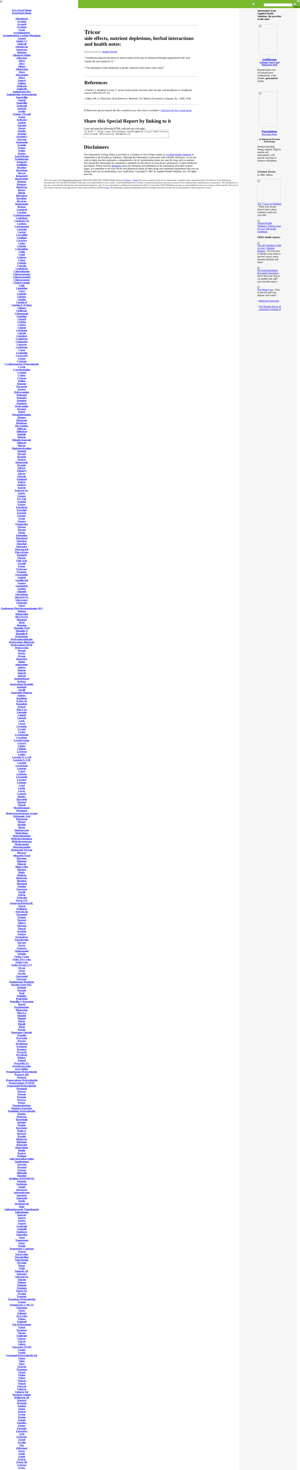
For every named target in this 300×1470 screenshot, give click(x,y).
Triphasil (21, 1321)
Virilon (21, 1375)
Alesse (21, 60)
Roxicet (22, 1153)
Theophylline (22, 1257)
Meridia (22, 824)
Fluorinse (22, 541)
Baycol (21, 173)
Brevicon (21, 201)
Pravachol (21, 1038)
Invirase (21, 681)
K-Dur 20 (22, 701)
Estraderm (21, 507)
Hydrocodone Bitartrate (21, 642)
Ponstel (21, 1029)
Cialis (22, 285)
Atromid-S (21, 136)
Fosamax (21, 572)
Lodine (21, 754)
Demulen (21, 400)
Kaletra (22, 695)
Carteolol (22, 229)
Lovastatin (21, 777)
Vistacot (22, 1380)
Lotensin (21, 768)
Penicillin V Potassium (21, 1001)
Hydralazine (21, 636)
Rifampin (22, 1142)
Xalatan (22, 1406)
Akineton (22, 52)
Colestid (21, 333)
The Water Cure (265, 289)
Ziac (21, 1445)
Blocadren (21, 195)
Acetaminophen (21, 32)
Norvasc (21, 942)
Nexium (22, 917)
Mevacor (21, 852)
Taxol (22, 1237)
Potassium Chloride (21, 1032)
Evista (21, 518)
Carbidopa (22, 218)
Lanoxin (21, 718)
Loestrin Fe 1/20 (21, 760)
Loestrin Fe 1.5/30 (21, 757)
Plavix (21, 1021)
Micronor (22, 858)
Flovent (22, 529)
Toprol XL (21, 1290)
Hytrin (21, 653)
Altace (21, 77)
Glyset (21, 605)
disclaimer (116, 165)
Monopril (22, 883)
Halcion (22, 611)
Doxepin (21, 456)
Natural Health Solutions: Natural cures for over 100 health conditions (269, 227)
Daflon (21, 381)
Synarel (22, 1223)
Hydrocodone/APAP (21, 645)
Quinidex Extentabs (21, 1108)
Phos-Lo (21, 1012)
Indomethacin (21, 678)
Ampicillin (21, 103)
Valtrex (22, 1344)
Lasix (22, 720)
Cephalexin (22, 268)
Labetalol (22, 712)
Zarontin (21, 1428)
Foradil (22, 563)
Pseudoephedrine (21, 1105)
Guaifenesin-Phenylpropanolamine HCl (21, 608)
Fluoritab (22, 543)
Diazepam (21, 420)
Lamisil (22, 715)
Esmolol (22, 501)
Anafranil (22, 105)
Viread (21, 1372)
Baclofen (21, 167)
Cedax (21, 243)
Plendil (21, 1024)
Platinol (22, 1018)
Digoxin (22, 437)
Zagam (21, 1420)
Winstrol (21, 1400)
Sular (22, 1206)
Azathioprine (22, 159)
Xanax (21, 1408)
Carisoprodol (22, 226)
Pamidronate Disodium (21, 982)
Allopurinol (22, 69)
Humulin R (22, 633)
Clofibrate (21, 310)
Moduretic (21, 878)
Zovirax (22, 1459)
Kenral (21, 706)
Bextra (21, 190)
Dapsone (21, 383)
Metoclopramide (21, 847)
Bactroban (21, 170)
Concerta (22, 344)
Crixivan (21, 361)
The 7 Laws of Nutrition (269, 204)
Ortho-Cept (21, 962)
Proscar (22, 1091)
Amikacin (22, 86)
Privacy (128, 180)
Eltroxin (21, 476)
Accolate (21, 21)
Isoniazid (21, 687)
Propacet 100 (22, 1074)
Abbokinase (21, 18)
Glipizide (21, 591)
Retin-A (22, 1130)
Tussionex (21, 1330)
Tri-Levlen (21, 1316)
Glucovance (21, 600)
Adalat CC (22, 41)
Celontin (21, 263)
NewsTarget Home (22, 10)
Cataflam (22, 237)
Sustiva (21, 1220)
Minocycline (21, 866)
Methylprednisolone (21, 838)
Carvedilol (21, 235)
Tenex (21, 1243)
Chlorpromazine (21, 274)
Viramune (21, 1369)
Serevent (21, 1164)
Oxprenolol (22, 976)
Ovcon (21, 968)
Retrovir (21, 1133)
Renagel (21, 1122)
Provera (21, 1100)
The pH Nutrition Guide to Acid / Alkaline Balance (269, 248)
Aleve (22, 63)
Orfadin (22, 953)
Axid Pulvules (21, 156)
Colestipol (21, 336)
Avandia (21, 145)
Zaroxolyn (21, 1431)
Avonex (22, 153)
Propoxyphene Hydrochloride (22, 1080)
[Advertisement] (141, 17)
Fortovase (21, 569)
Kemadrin (21, 704)
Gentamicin (22, 586)
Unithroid (21, 1335)
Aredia (21, 111)
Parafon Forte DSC (21, 984)
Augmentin (22, 142)
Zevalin (22, 1442)
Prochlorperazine (21, 1066)
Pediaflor (22, 996)
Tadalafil (21, 1229)
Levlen (21, 732)
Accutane (22, 27)
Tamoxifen (21, 1234)
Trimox (22, 1319)
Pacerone (22, 979)
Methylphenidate (22, 836)
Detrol (21, 411)
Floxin (21, 532)
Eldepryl (21, 470)
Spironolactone (22, 1192)
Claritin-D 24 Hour (22, 305)
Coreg (21, 350)
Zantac (21, 1425)
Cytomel (21, 372)
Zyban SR (21, 1462)
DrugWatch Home (21, 13)
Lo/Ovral (22, 751)
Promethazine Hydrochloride (21, 1071)
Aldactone (21, 58)
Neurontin (21, 914)
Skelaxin (21, 1181)
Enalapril (22, 479)
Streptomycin (22, 1203)
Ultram (21, 1333)
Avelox (21, 150)
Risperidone (21, 1147)
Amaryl (22, 80)
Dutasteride (21, 462)
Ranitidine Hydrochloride (21, 1111)
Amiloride (21, 89)
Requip (22, 1125)
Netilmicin (21, 909)
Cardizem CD (21, 221)
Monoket (21, 880)
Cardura (21, 223)
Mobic (21, 872)
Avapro (22, 148)
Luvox (21, 791)
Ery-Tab (21, 499)
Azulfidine (21, 164)
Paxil (21, 993)
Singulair (22, 1175)
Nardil (21, 892)
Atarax (21, 128)
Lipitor (21, 746)
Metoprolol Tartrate (21, 850)
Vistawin (21, 1386)
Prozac (21, 1102)
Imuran (22, 670)
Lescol (21, 723)
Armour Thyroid (22, 114)
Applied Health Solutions (178, 154)
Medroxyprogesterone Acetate (22, 813)
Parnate (22, 990)
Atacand (21, 125)
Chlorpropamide (22, 277)
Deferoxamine (21, 392)
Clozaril (22, 319)
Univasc (22, 1338)
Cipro (22, 291)
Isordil (21, 690)
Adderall (21, 44)
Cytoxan (21, 378)
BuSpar (22, 206)
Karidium (22, 698)
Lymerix (21, 793)
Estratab (21, 513)
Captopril (22, 209)
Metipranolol (22, 844)
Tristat (21, 1327)
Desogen (21, 409)
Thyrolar (22, 1262)
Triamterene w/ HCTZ (22, 1305)
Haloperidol (21, 614)
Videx (22, 1361)
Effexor (22, 468)
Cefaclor (21, 246)
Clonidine (22, 316)
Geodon (22, 588)
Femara (22, 521)
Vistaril (21, 1383)
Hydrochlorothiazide (22, 639)
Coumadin (21, 353)
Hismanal (22, 619)
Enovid (21, 487)
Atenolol (21, 133)
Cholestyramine (21, 282)
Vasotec (22, 1349)
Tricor (21, 1310)
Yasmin (22, 1417)
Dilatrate (21, 442)
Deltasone (22, 395)
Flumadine (21, 535)
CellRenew (269, 59)
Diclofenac (21, 423)
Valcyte (22, 1341)
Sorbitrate (21, 1184)
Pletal (22, 1027)
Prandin (21, 1035)
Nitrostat (21, 925)
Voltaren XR (21, 1392)
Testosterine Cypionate (22, 1248)
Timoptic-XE (22, 1271)
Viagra (21, 1358)
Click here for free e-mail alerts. (176, 110)
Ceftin (21, 251)
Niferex (22, 923)
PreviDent (21, 1055)
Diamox (22, 417)
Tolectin (22, 1279)
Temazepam (21, 1240)
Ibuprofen (21, 659)
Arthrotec (21, 119)
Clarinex (21, 296)
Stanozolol (21, 1198)
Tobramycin (21, 1276)
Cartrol (22, 232)
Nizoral (22, 928)
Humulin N (22, 631)
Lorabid (21, 763)
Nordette (21, 931)
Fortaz (21, 566)
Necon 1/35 (22, 900)
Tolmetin (21, 1285)
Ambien (22, 83)
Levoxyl (22, 743)
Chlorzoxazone (22, 279)
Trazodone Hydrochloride (21, 1299)
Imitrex (22, 667)
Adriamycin (21, 46)
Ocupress (22, 948)
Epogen (22, 496)
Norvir (21, 945)
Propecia (21, 1077)
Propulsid (22, 1088)
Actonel (22, 38)
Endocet (21, 484)
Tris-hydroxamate (21, 1324)
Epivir (21, 493)
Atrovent (21, 139)
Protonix (21, 1097)
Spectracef (21, 1189)
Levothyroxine (21, 740)
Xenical (22, 1411)
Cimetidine (22, 288)
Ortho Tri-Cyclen (21, 959)
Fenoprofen (21, 524)
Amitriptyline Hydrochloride (22, 94)
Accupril (21, 24)
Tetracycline (21, 1254)
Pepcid (21, 1004)
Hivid (22, 622)
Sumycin (21, 1215)
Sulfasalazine (22, 1212)
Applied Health (109, 51)
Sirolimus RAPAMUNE (21, 1178)
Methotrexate (22, 830)
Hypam (22, 650)
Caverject (22, 240)
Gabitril (22, 577)
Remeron (22, 1116)
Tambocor (21, 1232)
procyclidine (21, 1069)
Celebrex (21, 257)
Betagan (21, 181)
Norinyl (22, 934)
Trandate (22, 1296)
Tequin (21, 1246)
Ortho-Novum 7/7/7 (21, 965)
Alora (22, 72)
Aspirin (22, 122)
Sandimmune (22, 1161)
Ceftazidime (21, 249)
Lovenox (21, 779)
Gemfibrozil (21, 580)
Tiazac (21, 1265)
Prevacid (21, 1052)
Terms (135, 180)
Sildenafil (22, 1173)
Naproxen (21, 889)
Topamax (22, 1288)
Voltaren (21, 1389)
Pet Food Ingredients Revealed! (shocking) (267, 271)
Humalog (22, 625)
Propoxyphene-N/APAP (21, 1083)
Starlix (21, 1201)
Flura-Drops (21, 552)
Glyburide (21, 602)
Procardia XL (21, 1063)
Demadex (22, 397)
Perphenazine (21, 1007)
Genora (22, 583)
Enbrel (21, 482)
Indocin (22, 675)
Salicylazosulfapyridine (22, 1158)
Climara (21, 308)
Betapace (22, 184)
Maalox (22, 796)
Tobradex (22, 1274)
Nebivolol (22, 897)
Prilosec (22, 1057)
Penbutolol (21, 998)
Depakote (22, 403)
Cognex (22, 324)
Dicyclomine (21, 426)
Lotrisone (22, 774)
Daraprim (21, 386)
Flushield (22, 555)
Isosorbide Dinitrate (21, 692)
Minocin (21, 864)
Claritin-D (21, 302)
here (107, 187)
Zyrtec (21, 1467)
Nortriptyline (22, 939)
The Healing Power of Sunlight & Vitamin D (269, 308)
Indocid (22, 673)
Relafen (22, 1114)
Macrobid (21, 799)
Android (21, 108)
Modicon (21, 875)
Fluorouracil (21, 549)
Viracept (21, 1366)
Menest (21, 821)
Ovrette (22, 973)
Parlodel (21, 987)
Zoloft (21, 1453)
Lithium (21, 748)
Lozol (22, 785)
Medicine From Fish (269, 301)
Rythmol (21, 1156)
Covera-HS (22, 355)
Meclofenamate (22, 807)
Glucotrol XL (22, 597)
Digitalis (21, 434)
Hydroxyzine (21, 647)
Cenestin (21, 265)
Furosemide (21, 574)
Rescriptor (21, 1128)
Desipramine (21, 406)
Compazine (22, 341)
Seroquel (21, 1167)
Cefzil (22, 254)
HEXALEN (21, 616)
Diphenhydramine (21, 448)
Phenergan (22, 1010)
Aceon (21, 30)
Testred (22, 1251)
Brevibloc (22, 198)
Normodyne (21, 937)
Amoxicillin (22, 97)
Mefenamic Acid (21, 816)
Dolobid (22, 451)
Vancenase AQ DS (21, 1347)
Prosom (22, 1094)
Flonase (22, 527)
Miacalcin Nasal (21, 855)
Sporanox (22, 1195)
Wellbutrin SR (21, 1397)
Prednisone (22, 1043)
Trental (22, 1302)
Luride (21, 788)
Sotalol (21, 1187)
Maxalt (21, 805)
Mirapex (21, 869)
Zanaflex (21, 1422)
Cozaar (22, 358)
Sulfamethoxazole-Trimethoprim (22, 1209)
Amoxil (21, 100)
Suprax (22, 1217)
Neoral (21, 906)
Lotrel (21, 771)
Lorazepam (22, 765)
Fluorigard (22, 538)
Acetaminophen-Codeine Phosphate (22, 35)
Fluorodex (21, 546)
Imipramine (21, 664)
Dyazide (21, 465)
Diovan (21, 445)
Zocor (21, 1451)
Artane (21, 117)
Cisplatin (21, 294)
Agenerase (21, 49)
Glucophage (21, 594)
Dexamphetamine (21, 414)
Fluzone (22, 558)
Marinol (21, 802)
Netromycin (21, 911)
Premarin (22, 1046)
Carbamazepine (21, 215)
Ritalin (21, 1150)
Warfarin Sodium (21, 1394)
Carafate (21, 212)
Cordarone (22, 347)
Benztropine (21, 178)
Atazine (22, 131)
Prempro (21, 1049)
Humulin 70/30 (22, 628)
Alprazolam (21, 74)
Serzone (22, 1170)
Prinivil (22, 1060)
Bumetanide (21, 204)
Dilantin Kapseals (21, 440)
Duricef (22, 459)
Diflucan (21, 428)
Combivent (22, 338)
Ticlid (22, 1268)
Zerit (21, 1434)
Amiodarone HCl (21, 91)
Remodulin (22, 1119)
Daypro (22, 389)
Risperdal (22, 1144)
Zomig (21, 1456)
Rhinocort (21, 1139)
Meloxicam (22, 819)
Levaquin (22, 726)
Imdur (21, 661)
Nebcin (21, 895)
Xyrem (21, 1414)
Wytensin (22, 1403)
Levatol (22, 729)
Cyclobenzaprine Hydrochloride (22, 364)
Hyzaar (22, 656)
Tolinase (21, 1282)
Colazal (22, 327)
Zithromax (21, 1448)
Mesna (21, 827)
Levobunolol (21, 734)
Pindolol (21, 1015)
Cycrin (21, 367)
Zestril (21, 1439)
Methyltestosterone (22, 841)
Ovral (22, 970)
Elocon (21, 473)
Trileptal (21, 1313)
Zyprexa (21, 1465)
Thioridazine (21, 1260)
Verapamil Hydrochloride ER (21, 1355)
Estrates (21, 515)
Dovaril (22, 454)
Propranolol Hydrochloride (21, 1085)
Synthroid (21, 1226)
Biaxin (21, 192)
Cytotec (22, 375)
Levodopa (21, 737)
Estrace (22, 504)
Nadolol (22, 886)
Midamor (22, 861)
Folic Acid (21, 560)
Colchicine (21, 330)
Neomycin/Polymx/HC (21, 903)
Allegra (22, 66)
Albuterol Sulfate (22, 55)
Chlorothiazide (22, 271)
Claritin (22, 299)
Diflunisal (22, 431)
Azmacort (21, 162)
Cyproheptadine (21, 369)
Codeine (21, 322)
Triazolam (21, 1307)
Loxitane (21, 782)
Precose (22, 1041)
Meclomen (21, 810)
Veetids (21, 1352)
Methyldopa (21, 833)
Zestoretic (21, 1437)
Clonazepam (21, 313)
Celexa (21, 260)
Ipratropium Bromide (21, 684)
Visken (21, 1378)
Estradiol (22, 510)
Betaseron (21, 187)
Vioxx (22, 1364)
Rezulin (22, 1136)
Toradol (22, 1293)
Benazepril (21, 176)
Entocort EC (21, 490)
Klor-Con (22, 709)
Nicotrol (21, 920)
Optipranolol (21, 951)
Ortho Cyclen (22, 956)
